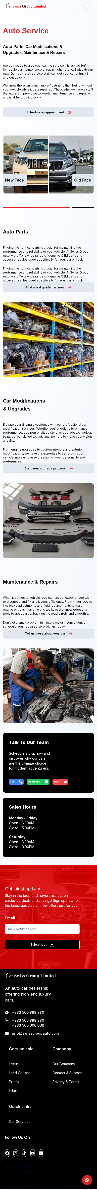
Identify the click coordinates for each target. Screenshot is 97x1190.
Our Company (63, 1064)
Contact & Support (67, 1073)
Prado (14, 1082)
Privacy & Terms (65, 1082)
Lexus (14, 1064)
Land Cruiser (19, 1073)
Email (10, 918)
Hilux (13, 1091)
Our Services (19, 1121)
